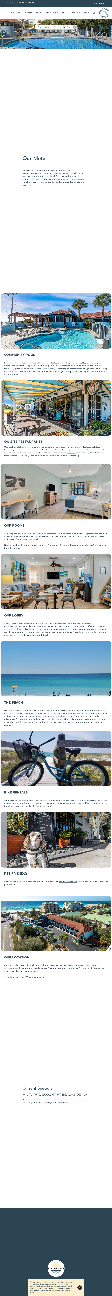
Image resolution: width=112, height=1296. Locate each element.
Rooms (28, 13)
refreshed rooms (38, 179)
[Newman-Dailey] (56, 1268)
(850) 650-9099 (100, 3)
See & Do (76, 13)
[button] (2, 24)
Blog (86, 13)
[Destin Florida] (104, 13)
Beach (39, 13)
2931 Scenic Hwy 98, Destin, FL (20, 3)
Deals (65, 13)
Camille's (71, 453)
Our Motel (15, 13)
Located (8, 965)
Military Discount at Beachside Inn (55, 1094)
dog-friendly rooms (68, 882)
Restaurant (52, 13)
